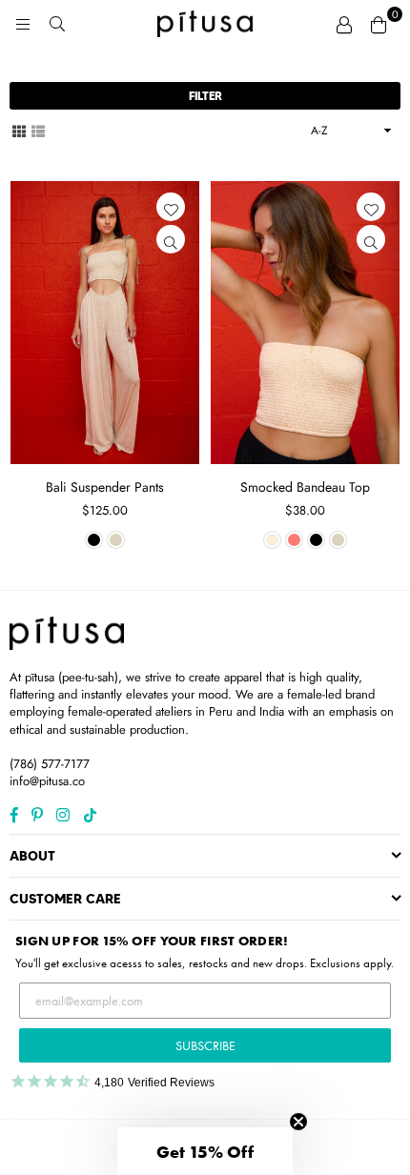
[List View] (38, 129)
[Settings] (344, 24)
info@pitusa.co (47, 781)
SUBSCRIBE (205, 1045)
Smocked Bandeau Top (305, 486)
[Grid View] (19, 129)
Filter (205, 96)
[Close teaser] (298, 1121)
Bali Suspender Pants (105, 486)
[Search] (57, 24)
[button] (205, 1151)
